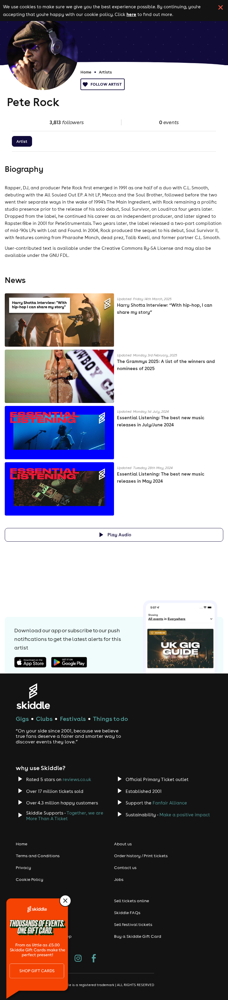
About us (123, 844)
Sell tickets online (131, 900)
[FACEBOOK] (94, 958)
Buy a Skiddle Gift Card (137, 936)
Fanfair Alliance (170, 803)
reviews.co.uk (77, 779)
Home (85, 72)
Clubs (44, 718)
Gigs (22, 718)
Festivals (73, 718)
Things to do (110, 718)
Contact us (125, 867)
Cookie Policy (29, 879)
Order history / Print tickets (141, 855)
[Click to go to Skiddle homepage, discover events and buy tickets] (33, 696)
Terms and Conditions (38, 855)
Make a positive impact (184, 814)
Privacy (23, 867)
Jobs (119, 879)
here (131, 14)
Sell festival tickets (133, 924)
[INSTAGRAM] (78, 958)
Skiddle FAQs (127, 912)
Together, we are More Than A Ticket (64, 815)
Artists (105, 72)
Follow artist (106, 84)
